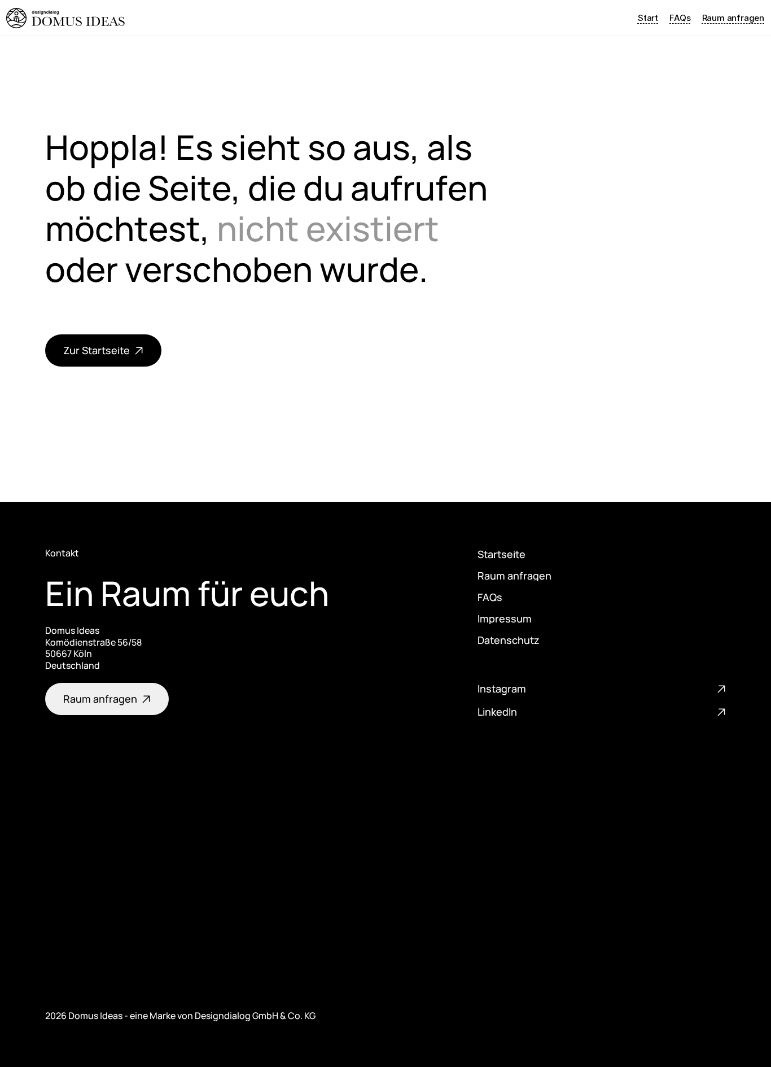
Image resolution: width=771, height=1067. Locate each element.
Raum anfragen (733, 17)
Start (648, 17)
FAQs (679, 17)
